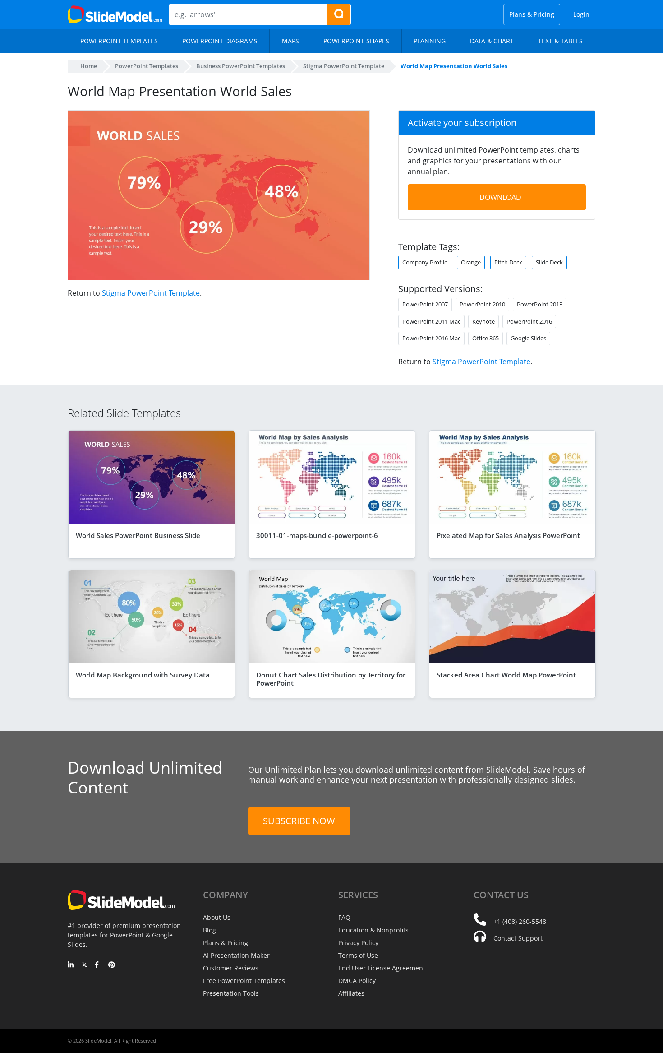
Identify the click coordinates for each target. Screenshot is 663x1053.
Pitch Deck (508, 262)
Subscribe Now (299, 821)
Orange (471, 262)
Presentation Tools (231, 993)
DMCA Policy (357, 980)
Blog (209, 930)
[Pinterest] (111, 965)
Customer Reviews (230, 968)
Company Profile (424, 262)
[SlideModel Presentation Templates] (115, 14)
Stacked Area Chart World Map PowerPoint (506, 674)
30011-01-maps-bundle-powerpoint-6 (317, 535)
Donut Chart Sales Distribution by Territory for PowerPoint (330, 678)
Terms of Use (358, 955)
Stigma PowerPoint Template (151, 293)
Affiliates (351, 993)
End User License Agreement (381, 968)
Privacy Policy (358, 942)
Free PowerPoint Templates (244, 980)
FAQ (344, 917)
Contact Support (518, 938)
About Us (216, 917)
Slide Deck (549, 262)
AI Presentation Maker (236, 955)
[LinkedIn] (71, 965)
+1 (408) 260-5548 (519, 921)
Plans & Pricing (531, 14)
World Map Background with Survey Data (143, 674)
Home (88, 66)
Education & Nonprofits (373, 930)
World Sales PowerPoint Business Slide (138, 535)
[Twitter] (84, 965)
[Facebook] (98, 965)
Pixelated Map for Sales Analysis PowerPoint (508, 535)
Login (581, 14)
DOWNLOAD (500, 197)
